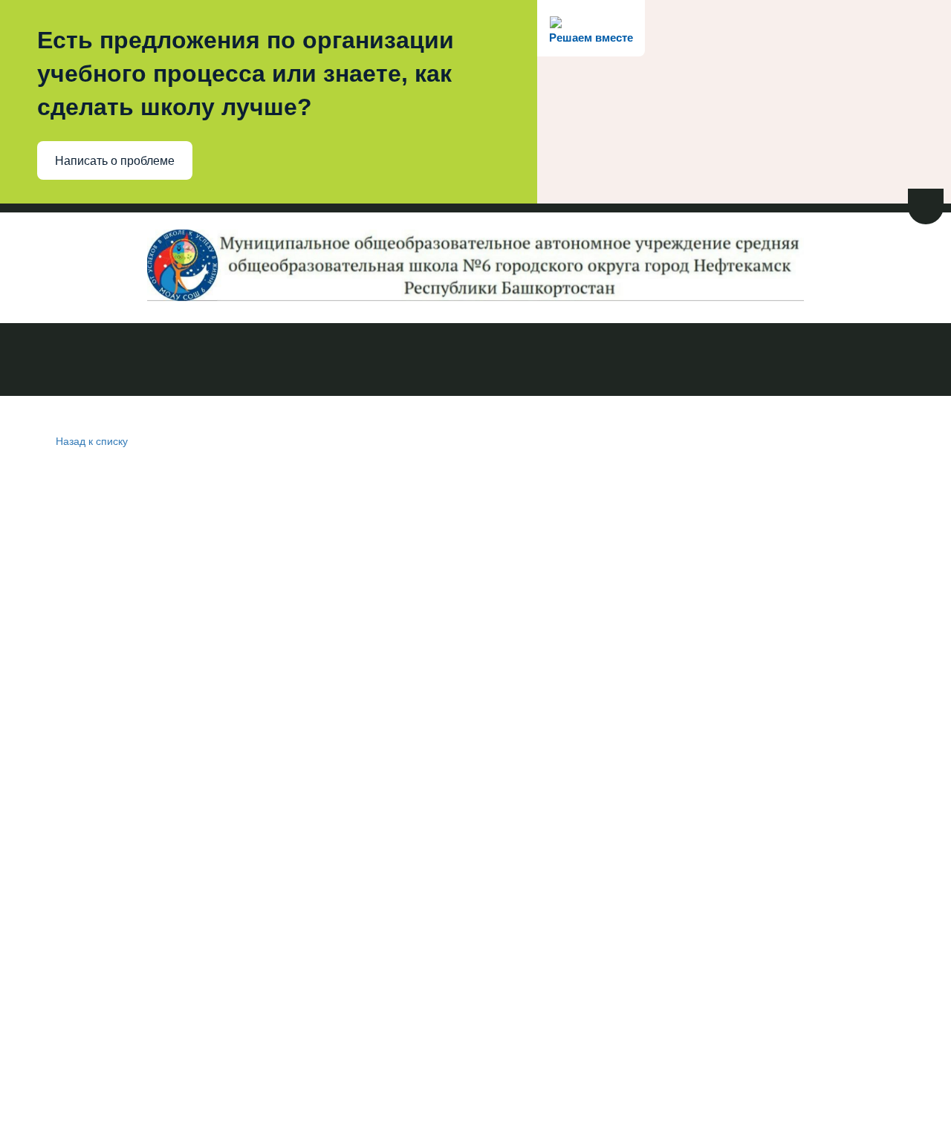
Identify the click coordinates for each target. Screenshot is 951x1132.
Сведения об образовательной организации (149, 361)
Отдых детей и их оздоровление (783, 361)
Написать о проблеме (115, 160)
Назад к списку (92, 440)
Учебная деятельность (377, 361)
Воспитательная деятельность (566, 361)
